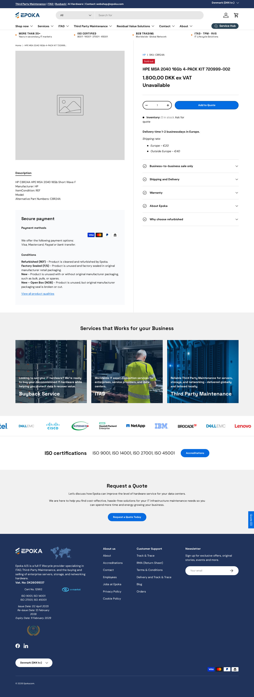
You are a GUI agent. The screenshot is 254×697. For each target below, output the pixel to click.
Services (43, 26)
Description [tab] (23, 173)
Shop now (22, 26)
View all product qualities (37, 294)
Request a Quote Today (127, 517)
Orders (141, 591)
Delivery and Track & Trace (154, 577)
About (184, 26)
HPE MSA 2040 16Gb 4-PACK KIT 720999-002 (45, 45)
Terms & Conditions (150, 570)
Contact (165, 26)
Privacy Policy (112, 591)
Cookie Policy (112, 598)
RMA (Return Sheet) (150, 563)
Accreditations (195, 453)
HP (144, 54)
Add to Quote (206, 105)
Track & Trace (146, 555)
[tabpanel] (70, 190)
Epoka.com (29, 683)
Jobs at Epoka (112, 584)
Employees (110, 577)
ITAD (61, 26)
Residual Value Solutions (133, 26)
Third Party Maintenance (91, 26)
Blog (139, 584)
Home (18, 45)
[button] (236, 15)
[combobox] (130, 15)
